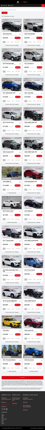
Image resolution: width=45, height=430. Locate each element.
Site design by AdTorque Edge (37, 428)
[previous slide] (2, 25)
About (3, 422)
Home (3, 414)
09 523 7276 (4, 402)
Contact (3, 423)
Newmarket (5, 5)
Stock (2, 416)
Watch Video (18, 30)
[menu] (43, 5)
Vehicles (3, 415)
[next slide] (21, 25)
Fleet (2, 421)
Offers (3, 417)
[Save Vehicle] (20, 34)
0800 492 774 (4, 406)
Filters (5, 12)
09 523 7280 (14, 403)
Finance (3, 420)
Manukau (11, 5)
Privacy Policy (19, 428)
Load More (22, 377)
